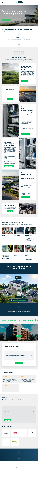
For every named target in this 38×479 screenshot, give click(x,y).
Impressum (16, 467)
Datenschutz (16, 468)
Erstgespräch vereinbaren (6, 19)
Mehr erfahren (19, 335)
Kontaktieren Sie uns (19, 362)
